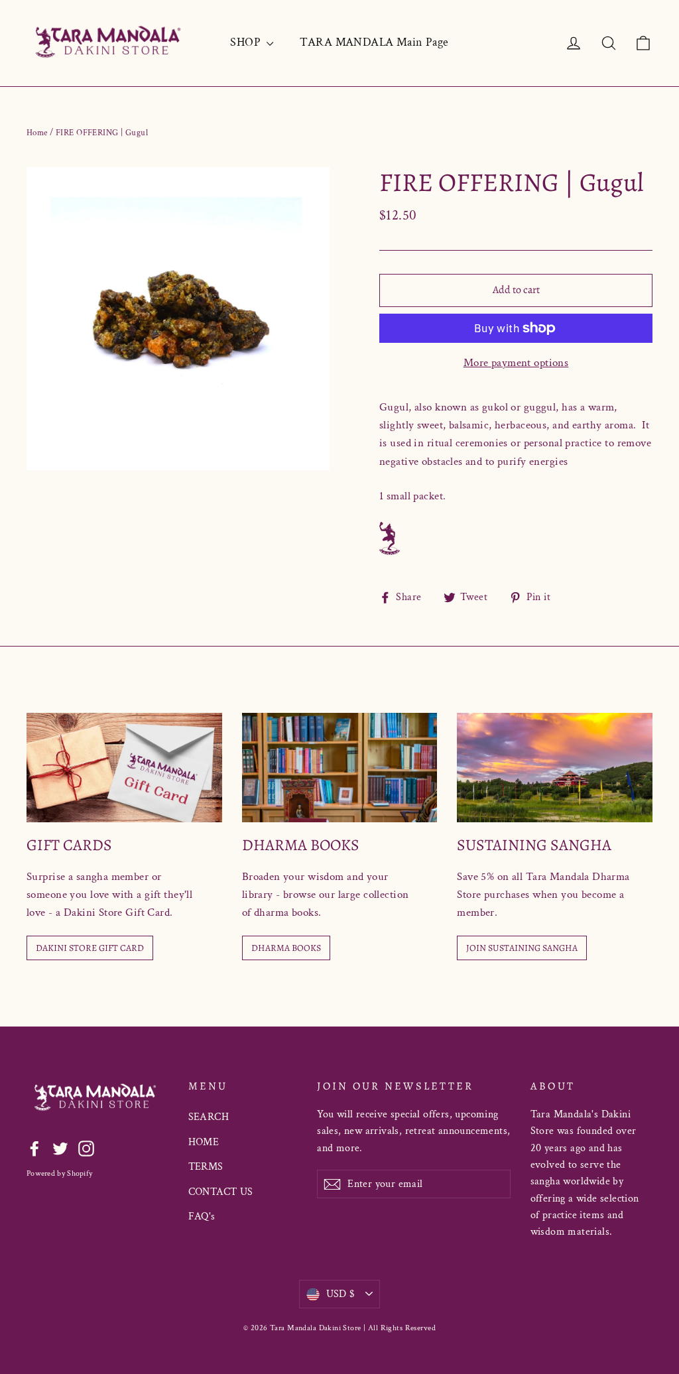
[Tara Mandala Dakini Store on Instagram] (86, 1148)
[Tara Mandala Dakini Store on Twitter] (60, 1148)
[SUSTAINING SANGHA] (554, 768)
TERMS (205, 1167)
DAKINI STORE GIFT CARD (90, 948)
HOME (203, 1142)
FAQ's (202, 1216)
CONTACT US (220, 1192)
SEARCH (208, 1117)
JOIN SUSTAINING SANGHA (522, 948)
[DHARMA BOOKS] (340, 768)
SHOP (246, 42)
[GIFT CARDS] (124, 768)
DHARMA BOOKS (286, 948)
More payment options (516, 362)
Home (37, 133)
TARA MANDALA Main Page (374, 42)
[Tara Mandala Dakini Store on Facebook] (34, 1148)
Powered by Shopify (59, 1173)
